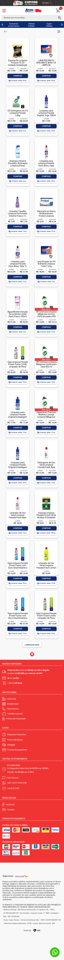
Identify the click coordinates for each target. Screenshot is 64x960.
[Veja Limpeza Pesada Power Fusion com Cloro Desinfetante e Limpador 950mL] (17, 597)
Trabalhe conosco (15, 714)
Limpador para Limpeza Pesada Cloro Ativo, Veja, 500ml (46, 164)
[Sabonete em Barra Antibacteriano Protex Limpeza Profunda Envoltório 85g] (46, 195)
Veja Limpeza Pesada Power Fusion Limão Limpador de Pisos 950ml (17, 365)
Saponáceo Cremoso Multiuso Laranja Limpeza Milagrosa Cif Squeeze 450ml (46, 415)
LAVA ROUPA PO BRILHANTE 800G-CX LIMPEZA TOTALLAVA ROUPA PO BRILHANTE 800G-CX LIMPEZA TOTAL (46, 66)
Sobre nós (11, 699)
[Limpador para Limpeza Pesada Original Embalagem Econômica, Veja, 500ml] (17, 447)
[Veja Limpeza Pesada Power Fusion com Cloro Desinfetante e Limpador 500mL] (17, 547)
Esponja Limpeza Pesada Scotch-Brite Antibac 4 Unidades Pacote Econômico (46, 516)
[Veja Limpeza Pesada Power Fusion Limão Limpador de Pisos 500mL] (46, 597)
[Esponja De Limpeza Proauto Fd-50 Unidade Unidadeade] (17, 44)
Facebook (10, 804)
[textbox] (32, 17)
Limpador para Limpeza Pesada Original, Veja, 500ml (46, 113)
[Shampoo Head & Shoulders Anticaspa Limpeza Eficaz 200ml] (17, 145)
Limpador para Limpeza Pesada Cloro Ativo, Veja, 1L (17, 263)
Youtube (10, 809)
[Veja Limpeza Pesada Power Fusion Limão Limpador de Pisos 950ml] (17, 346)
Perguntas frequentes (16, 734)
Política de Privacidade (16, 718)
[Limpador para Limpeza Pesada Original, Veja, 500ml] (46, 95)
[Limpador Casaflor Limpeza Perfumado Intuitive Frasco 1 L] (17, 195)
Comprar (17, 76)
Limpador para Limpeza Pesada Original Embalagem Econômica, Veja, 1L (17, 415)
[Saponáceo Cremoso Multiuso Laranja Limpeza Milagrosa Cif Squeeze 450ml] (46, 396)
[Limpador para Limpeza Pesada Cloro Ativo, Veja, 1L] (17, 245)
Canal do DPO (13, 788)
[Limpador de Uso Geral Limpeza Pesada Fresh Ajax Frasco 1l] (17, 497)
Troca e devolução (15, 740)
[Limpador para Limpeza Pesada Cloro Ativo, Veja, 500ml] (46, 145)
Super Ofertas (49, 25)
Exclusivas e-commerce (13, 25)
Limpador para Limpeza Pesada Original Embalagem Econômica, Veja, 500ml (17, 467)
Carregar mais (32, 645)
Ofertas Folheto (31, 25)
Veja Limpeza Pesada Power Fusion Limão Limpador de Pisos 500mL (46, 616)
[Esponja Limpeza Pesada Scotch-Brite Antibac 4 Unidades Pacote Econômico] (46, 497)
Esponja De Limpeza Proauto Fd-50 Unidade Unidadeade (17, 62)
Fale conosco (13, 709)
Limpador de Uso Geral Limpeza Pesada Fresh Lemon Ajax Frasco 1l (46, 566)
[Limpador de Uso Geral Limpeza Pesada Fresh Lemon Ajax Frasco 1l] (46, 547)
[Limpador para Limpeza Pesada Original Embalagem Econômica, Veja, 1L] (17, 396)
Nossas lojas (12, 704)
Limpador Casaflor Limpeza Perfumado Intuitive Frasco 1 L (17, 213)
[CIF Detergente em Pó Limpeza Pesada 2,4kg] (17, 95)
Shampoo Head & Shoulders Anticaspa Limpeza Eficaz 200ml (17, 164)
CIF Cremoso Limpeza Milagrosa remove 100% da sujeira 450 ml (46, 315)
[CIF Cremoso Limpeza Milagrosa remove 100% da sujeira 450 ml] (46, 296)
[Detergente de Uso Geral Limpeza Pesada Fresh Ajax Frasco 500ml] (46, 447)
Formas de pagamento (17, 750)
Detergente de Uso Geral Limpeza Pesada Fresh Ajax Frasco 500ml (46, 466)
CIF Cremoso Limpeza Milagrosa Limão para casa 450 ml (46, 364)
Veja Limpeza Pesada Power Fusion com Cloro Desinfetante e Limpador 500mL (17, 566)
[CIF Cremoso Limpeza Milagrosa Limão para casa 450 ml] (46, 346)
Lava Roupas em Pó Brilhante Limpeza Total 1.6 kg (46, 263)
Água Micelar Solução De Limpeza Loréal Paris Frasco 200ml (17, 314)
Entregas (11, 745)
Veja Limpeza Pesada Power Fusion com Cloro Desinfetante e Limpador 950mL (17, 616)
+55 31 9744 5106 (19, 783)
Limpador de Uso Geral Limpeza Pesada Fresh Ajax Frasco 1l (17, 516)
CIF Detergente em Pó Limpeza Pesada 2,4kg (17, 113)
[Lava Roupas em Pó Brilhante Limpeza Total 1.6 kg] (46, 245)
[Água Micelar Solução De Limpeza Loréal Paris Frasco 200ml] (17, 296)
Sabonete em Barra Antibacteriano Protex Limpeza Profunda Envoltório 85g (46, 216)
